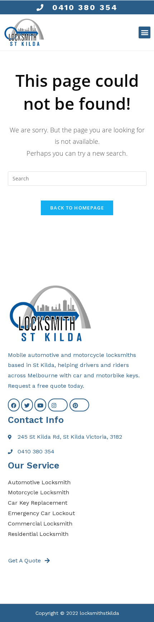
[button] (144, 32)
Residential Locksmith (38, 534)
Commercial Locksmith (40, 523)
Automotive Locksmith (39, 482)
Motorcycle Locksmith (38, 492)
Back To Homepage (77, 207)
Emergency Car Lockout (41, 513)
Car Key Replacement (37, 502)
